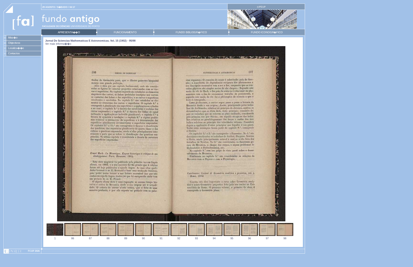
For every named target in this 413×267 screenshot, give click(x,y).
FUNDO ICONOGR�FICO (267, 32)
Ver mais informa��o (58, 43)
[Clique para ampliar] (171, 220)
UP (262, 7)
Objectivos (14, 42)
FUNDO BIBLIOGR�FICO (191, 32)
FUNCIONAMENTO (125, 32)
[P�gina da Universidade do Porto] (22, 251)
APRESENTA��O (69, 32)
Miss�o (12, 37)
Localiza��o (16, 48)
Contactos (14, 53)
